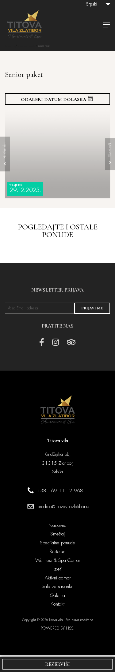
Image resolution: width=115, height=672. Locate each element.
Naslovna (10, 46)
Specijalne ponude (26, 46)
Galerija (57, 595)
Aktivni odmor (58, 578)
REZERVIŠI (57, 664)
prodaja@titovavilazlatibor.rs (63, 506)
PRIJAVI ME (92, 308)
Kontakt (57, 604)
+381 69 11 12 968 (60, 490)
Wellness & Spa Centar (57, 560)
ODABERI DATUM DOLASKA (53, 99)
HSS (69, 628)
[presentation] (5, 154)
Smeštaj (57, 534)
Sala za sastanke (58, 586)
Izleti (57, 569)
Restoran (57, 551)
